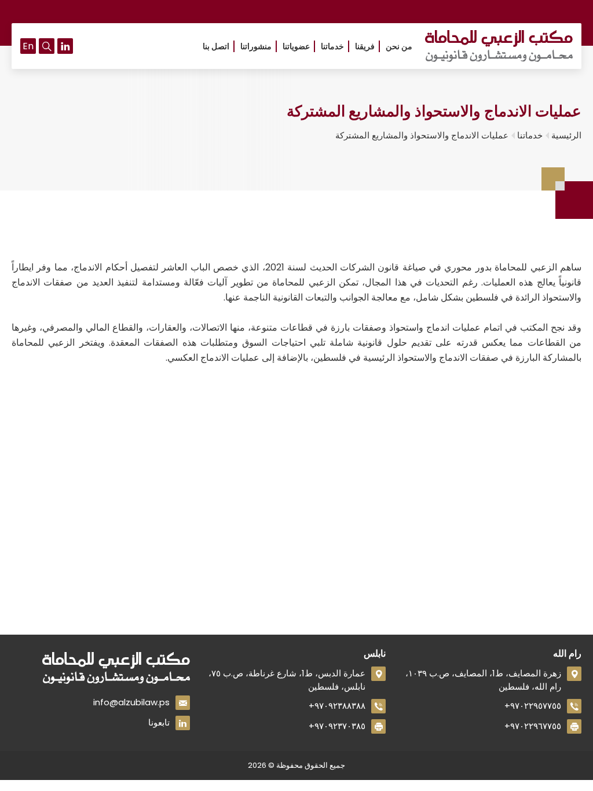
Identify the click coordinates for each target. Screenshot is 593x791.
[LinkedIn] (65, 46)
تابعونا (159, 722)
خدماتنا (332, 46)
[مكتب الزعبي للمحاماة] (499, 46)
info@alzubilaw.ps (131, 702)
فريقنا (365, 46)
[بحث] (46, 46)
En (28, 46)
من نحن (399, 46)
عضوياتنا (296, 46)
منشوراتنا (256, 46)
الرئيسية (566, 135)
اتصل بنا (216, 46)
